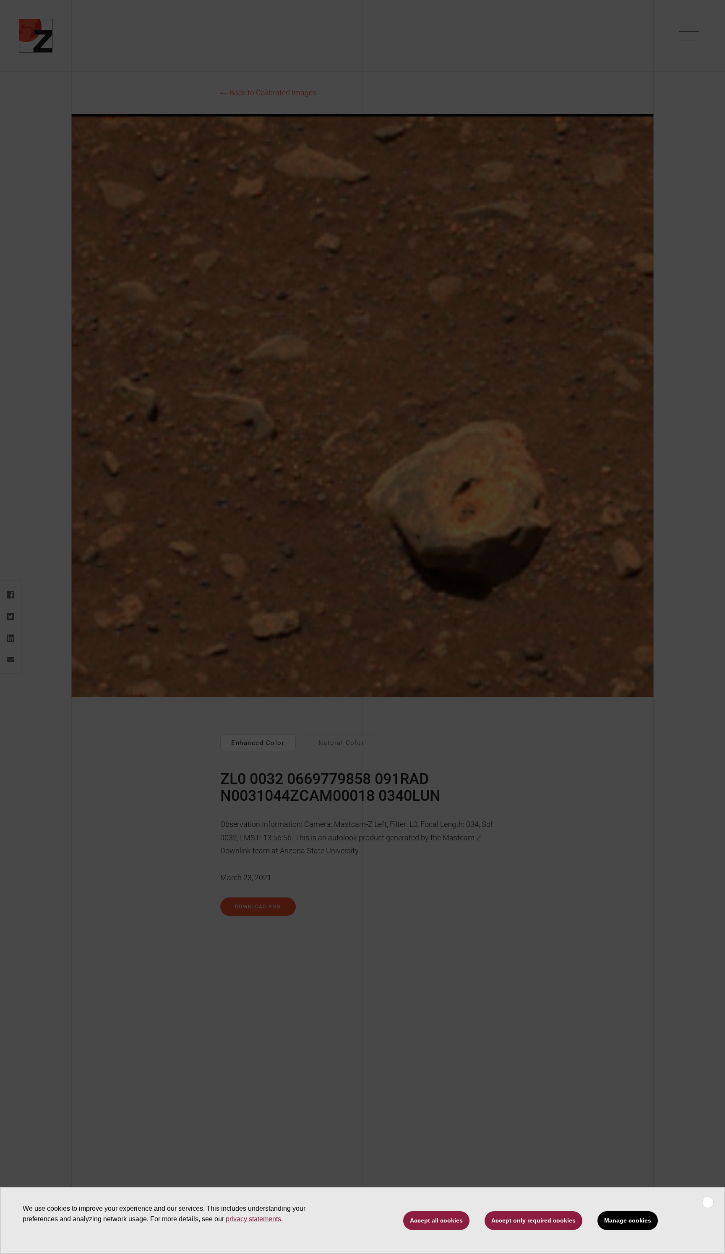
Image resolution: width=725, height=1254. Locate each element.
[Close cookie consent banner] (708, 1202)
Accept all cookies (436, 1220)
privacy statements (253, 1219)
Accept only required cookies (533, 1220)
